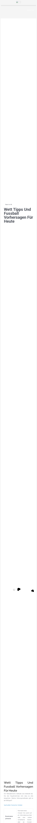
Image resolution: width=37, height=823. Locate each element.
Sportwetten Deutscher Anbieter (13, 805)
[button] (18, 5)
